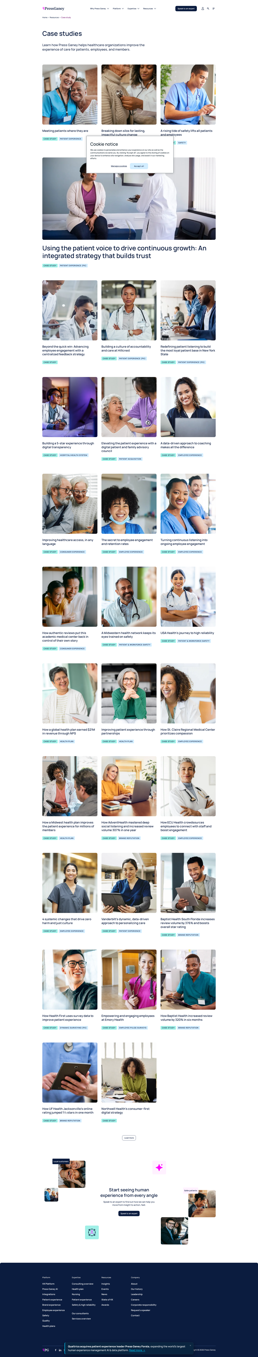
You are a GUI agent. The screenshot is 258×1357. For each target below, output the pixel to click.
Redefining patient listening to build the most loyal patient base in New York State (188, 350)
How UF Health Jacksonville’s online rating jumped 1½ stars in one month (68, 1111)
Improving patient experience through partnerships (128, 731)
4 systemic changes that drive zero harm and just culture (66, 921)
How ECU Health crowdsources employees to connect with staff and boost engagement (186, 826)
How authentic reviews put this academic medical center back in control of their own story (65, 637)
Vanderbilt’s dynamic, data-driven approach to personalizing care (125, 921)
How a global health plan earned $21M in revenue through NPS (68, 731)
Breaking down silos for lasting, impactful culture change (123, 133)
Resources (54, 17)
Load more (129, 1138)
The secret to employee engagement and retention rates (127, 542)
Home (44, 17)
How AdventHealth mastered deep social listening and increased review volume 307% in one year (127, 826)
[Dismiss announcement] (190, 1345)
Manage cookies (119, 166)
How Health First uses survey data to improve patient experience (67, 1018)
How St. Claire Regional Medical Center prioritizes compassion (188, 731)
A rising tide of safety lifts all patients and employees (186, 133)
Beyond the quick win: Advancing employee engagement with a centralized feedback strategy (65, 350)
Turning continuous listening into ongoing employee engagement (184, 542)
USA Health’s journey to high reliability (187, 633)
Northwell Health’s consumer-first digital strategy (125, 1111)
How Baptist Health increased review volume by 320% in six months (186, 1018)
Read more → (137, 1350)
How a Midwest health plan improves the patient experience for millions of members (68, 826)
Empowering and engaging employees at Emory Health (128, 1018)
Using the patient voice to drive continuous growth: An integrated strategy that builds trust (124, 252)
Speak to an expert (186, 8)
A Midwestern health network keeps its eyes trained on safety (128, 635)
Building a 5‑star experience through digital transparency (68, 445)
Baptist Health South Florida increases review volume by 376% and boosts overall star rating (188, 923)
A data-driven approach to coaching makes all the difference (186, 445)
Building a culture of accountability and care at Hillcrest (126, 348)
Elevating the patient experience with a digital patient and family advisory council (128, 447)
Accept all (139, 166)
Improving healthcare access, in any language (67, 542)
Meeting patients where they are (65, 131)
